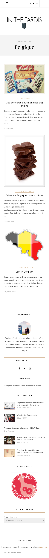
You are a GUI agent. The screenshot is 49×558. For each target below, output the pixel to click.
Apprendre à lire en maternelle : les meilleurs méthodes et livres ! (30, 404)
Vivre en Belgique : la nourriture (24, 195)
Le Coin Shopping (24, 99)
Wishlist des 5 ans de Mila (27, 415)
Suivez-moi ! (43, 547)
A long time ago (10, 517)
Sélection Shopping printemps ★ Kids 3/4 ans (22, 428)
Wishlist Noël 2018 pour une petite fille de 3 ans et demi (31, 438)
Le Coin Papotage (24, 268)
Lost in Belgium (24, 271)
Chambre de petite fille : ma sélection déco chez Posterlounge (30, 451)
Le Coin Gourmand (24, 191)
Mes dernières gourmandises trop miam (24, 104)
